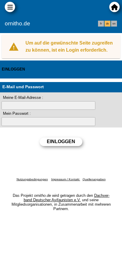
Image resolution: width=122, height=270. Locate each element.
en (114, 23)
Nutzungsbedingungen (32, 179)
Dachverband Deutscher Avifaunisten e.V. (67, 197)
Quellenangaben (94, 179)
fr (101, 23)
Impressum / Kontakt (65, 179)
